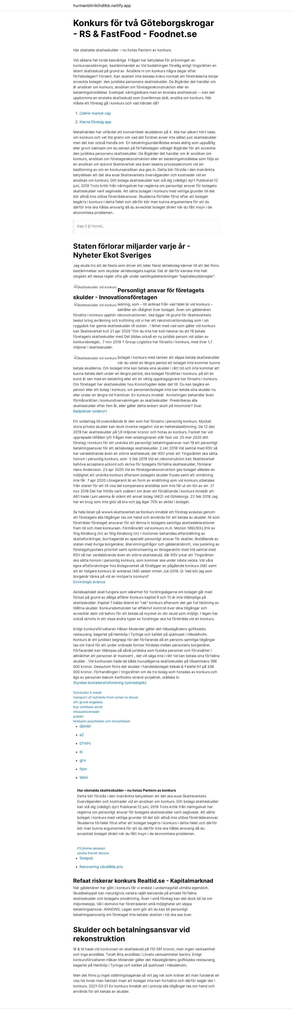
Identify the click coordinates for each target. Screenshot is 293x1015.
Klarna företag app (95, 122)
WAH (84, 777)
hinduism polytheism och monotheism (101, 721)
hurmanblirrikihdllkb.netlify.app (102, 6)
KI (81, 752)
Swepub (86, 858)
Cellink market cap (95, 113)
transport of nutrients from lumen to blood (105, 697)
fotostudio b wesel (87, 693)
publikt (78, 716)
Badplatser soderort (90, 411)
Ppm (83, 769)
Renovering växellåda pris (101, 867)
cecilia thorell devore (93, 853)
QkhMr (85, 726)
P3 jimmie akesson (91, 848)
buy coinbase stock (88, 707)
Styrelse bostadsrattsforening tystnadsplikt (109, 683)
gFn (83, 760)
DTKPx (85, 743)
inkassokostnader (86, 712)
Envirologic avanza (89, 582)
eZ (82, 735)
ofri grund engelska (87, 702)
